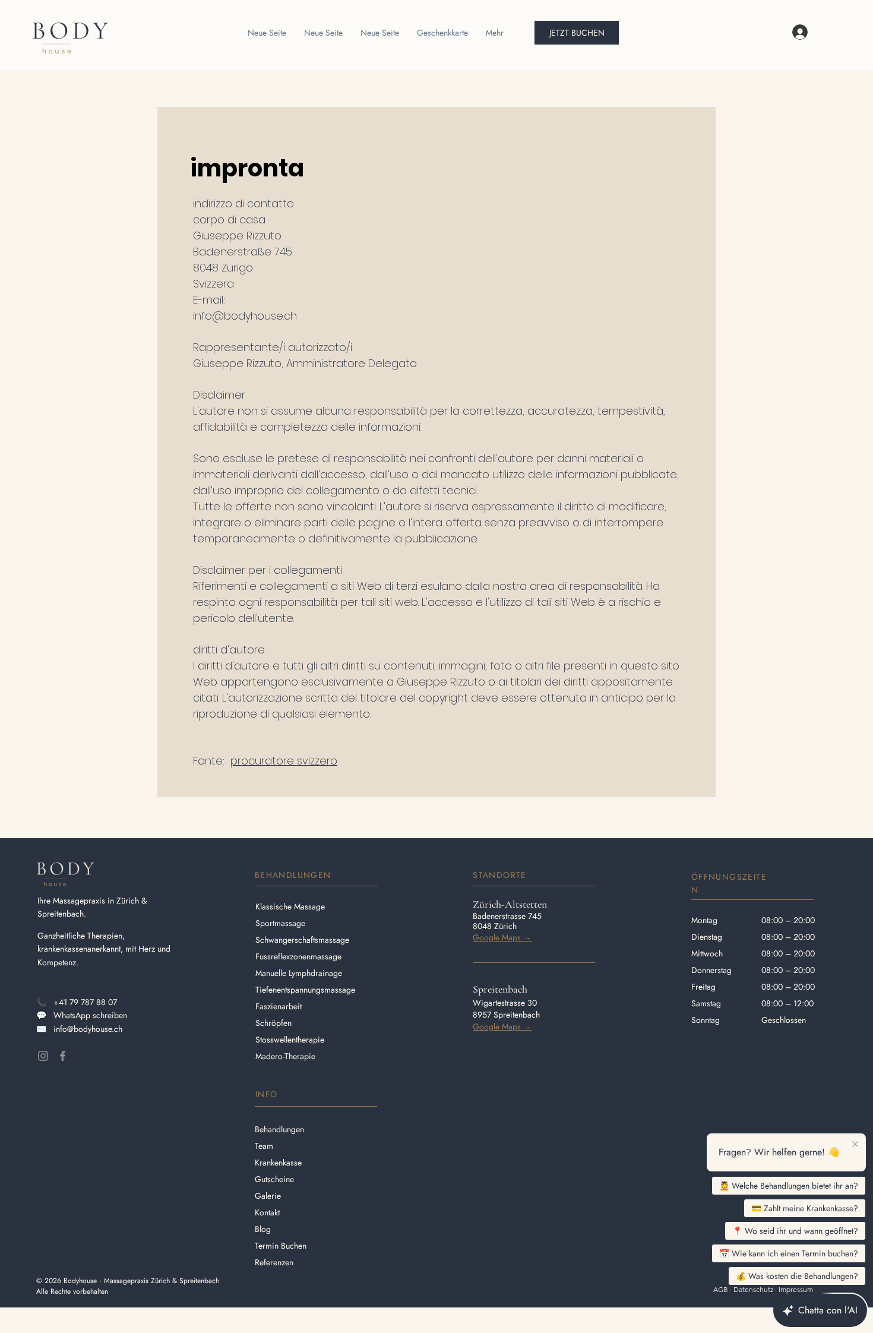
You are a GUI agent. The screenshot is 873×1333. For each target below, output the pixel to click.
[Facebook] (62, 1056)
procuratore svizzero (283, 760)
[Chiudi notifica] (855, 1144)
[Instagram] (43, 1056)
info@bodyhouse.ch (245, 315)
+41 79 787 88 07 (85, 1002)
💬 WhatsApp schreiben (81, 1015)
